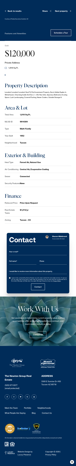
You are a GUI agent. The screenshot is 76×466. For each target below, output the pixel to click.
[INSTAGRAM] (13, 396)
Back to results (14, 11)
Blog (34, 413)
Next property (61, 11)
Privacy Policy (57, 281)
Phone (42, 261)
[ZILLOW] (34, 396)
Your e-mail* (13, 252)
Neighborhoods (44, 408)
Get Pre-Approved (15, 75)
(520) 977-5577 (11, 385)
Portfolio (27, 408)
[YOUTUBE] (20, 396)
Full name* (13, 261)
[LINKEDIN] (27, 396)
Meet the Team (11, 408)
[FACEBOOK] (7, 396)
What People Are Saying (15, 413)
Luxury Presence (24, 455)
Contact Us (38, 335)
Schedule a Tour (61, 33)
